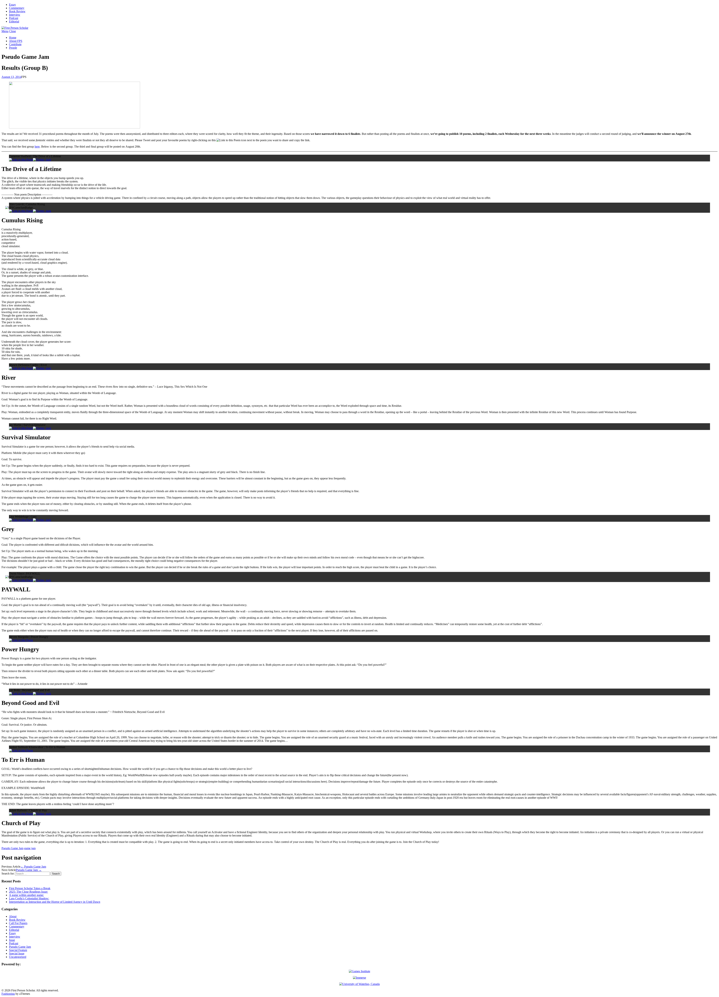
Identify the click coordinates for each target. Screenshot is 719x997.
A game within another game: (26, 895)
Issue (12, 940)
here (37, 146)
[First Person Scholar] (14, 27)
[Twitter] (42, 159)
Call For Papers (18, 923)
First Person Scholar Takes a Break (29, 888)
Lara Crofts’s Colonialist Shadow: (29, 898)
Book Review (17, 11)
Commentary (16, 8)
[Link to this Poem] (21, 159)
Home (12, 37)
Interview (14, 14)
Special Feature (18, 950)
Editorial (14, 21)
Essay (12, 4)
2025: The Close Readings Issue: (28, 891)
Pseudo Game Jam (12, 848)
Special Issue (16, 953)
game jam (30, 848)
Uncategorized (17, 956)
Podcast (13, 18)
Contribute (15, 44)
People (13, 47)
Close (12, 31)
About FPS (15, 41)
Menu (4, 31)
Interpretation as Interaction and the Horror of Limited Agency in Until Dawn (54, 901)
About (12, 916)
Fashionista (8, 993)
